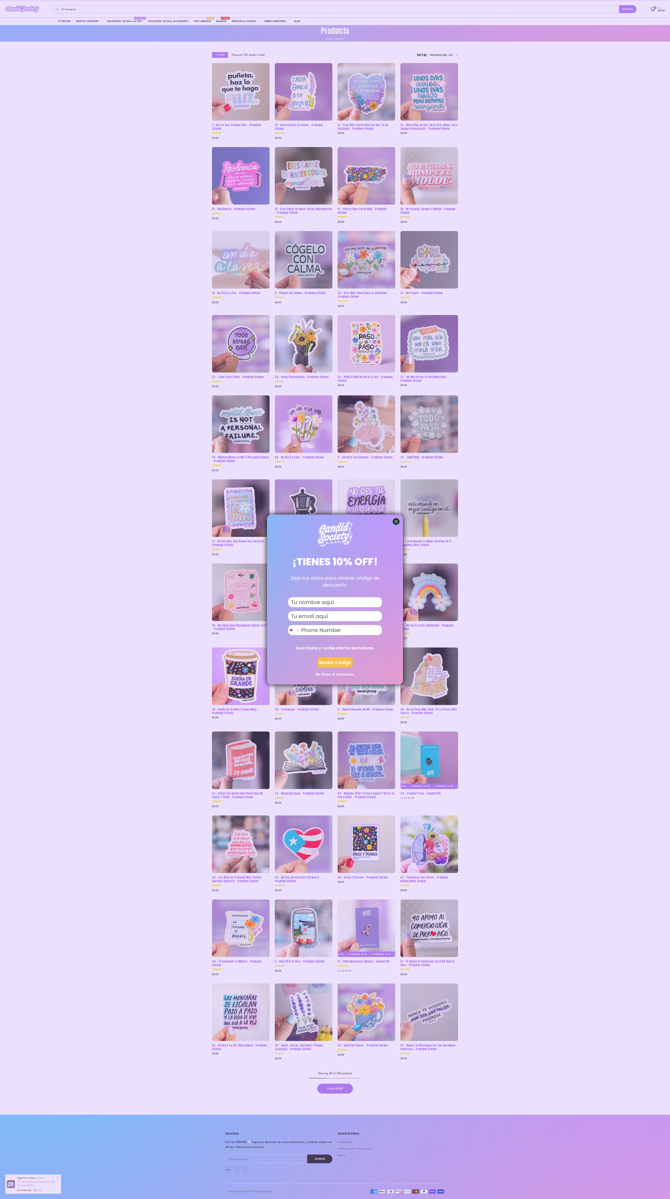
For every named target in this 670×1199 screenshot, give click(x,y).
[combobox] (293, 630)
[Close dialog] (396, 521)
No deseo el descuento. (335, 674)
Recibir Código (335, 663)
